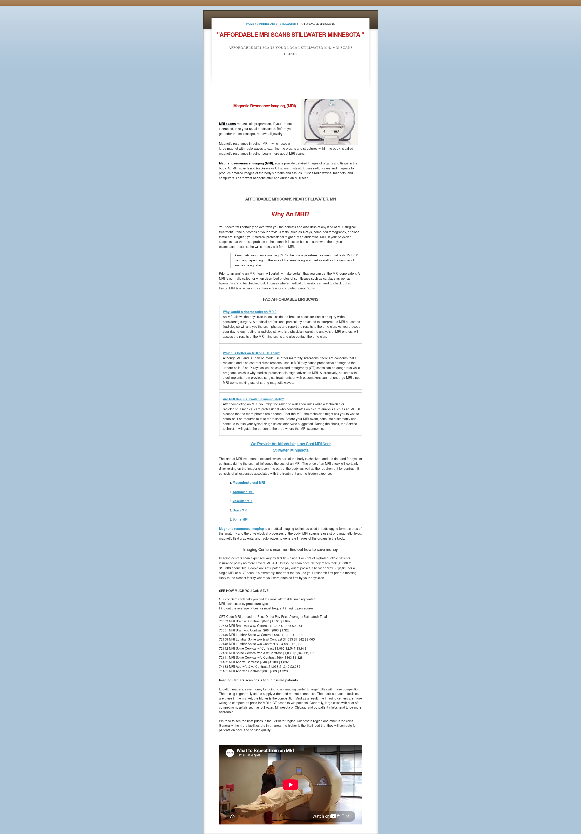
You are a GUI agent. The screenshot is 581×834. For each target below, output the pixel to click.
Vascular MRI (243, 501)
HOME (250, 24)
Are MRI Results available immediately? (253, 399)
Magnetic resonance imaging (241, 528)
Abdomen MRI (243, 491)
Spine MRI (240, 519)
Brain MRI (240, 510)
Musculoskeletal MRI (249, 482)
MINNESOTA (267, 24)
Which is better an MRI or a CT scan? (251, 353)
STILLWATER (288, 24)
